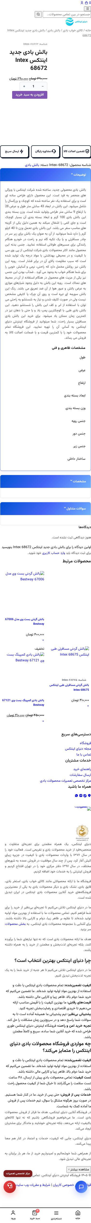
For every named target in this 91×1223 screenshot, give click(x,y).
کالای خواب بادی (73, 30)
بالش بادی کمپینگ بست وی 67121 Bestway (23, 702)
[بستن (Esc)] (16, 5)
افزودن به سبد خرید (30, 95)
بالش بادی (54, 30)
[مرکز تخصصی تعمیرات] (10, 1187)
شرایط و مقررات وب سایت (33, 1185)
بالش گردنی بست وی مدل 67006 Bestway (24, 621)
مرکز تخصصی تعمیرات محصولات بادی (65, 781)
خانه (88, 30)
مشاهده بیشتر (78, 1169)
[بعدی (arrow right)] (82, 611)
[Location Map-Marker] (89, 796)
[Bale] (85, 796)
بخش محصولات (15, 924)
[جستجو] (38, 14)
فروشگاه (85, 743)
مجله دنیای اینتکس (78, 749)
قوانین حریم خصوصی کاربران (72, 1185)
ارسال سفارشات (80, 775)
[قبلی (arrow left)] (8, 611)
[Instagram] (81, 796)
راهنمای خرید (82, 769)
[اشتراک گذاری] (26, 5)
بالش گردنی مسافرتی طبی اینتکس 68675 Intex (69, 687)
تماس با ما (83, 754)
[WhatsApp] (77, 796)
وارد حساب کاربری (53, 553)
